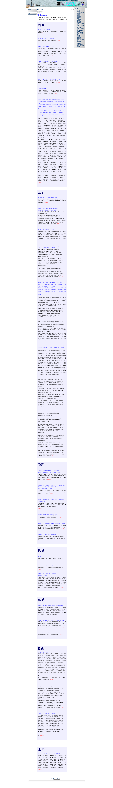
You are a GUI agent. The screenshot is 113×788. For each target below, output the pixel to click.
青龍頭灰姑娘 (79, 37)
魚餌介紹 (78, 15)
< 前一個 (52, 778)
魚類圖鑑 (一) (79, 11)
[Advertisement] (56, 785)
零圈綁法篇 (79, 43)
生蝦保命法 (79, 21)
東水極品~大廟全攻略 (80, 12)
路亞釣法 (78, 20)
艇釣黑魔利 (79, 41)
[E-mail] (73, 9)
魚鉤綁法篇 (79, 17)
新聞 (68, 0)
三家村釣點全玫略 (80, 32)
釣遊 (65, 0)
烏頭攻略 (78, 36)
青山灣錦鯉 (79, 38)
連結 (71, 0)
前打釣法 (78, 14)
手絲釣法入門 (79, 19)
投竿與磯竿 (79, 35)
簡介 (74, 0)
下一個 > (58, 778)
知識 (62, 0)
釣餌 (77, 42)
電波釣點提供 (79, 16)
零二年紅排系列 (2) (80, 10)
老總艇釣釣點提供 (80, 44)
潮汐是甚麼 (79, 22)
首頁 (59, 0)
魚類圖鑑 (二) (79, 13)
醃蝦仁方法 (79, 27)
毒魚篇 (78, 18)
